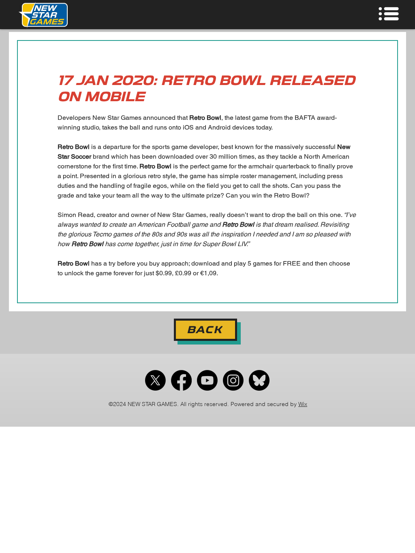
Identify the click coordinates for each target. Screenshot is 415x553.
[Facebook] (181, 380)
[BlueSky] (259, 380)
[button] (373, 13)
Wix (302, 404)
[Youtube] (207, 380)
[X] (155, 380)
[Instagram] (233, 380)
